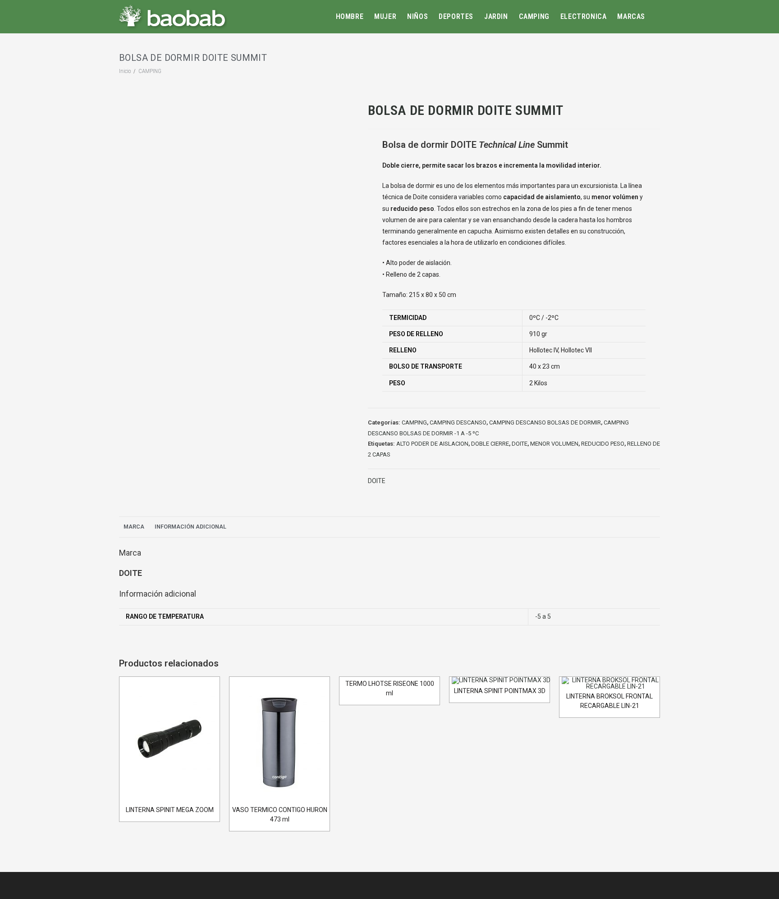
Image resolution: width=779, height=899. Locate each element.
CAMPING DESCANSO (458, 422)
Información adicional (190, 526)
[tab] (134, 527)
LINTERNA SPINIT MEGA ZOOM (170, 809)
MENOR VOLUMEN (554, 443)
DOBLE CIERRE (490, 443)
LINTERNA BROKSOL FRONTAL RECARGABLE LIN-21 (609, 701)
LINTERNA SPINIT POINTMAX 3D (499, 690)
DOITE (519, 443)
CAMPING (414, 422)
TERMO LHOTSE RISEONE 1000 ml (389, 688)
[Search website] (659, 16)
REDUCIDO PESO (602, 443)
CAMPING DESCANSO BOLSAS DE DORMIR (545, 422)
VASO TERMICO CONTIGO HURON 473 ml (279, 814)
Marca (134, 526)
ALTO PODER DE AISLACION (432, 443)
